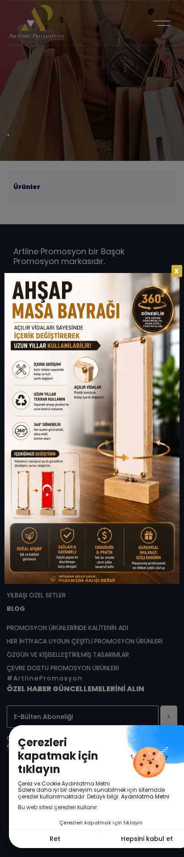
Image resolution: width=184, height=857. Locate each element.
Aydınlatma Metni (145, 796)
